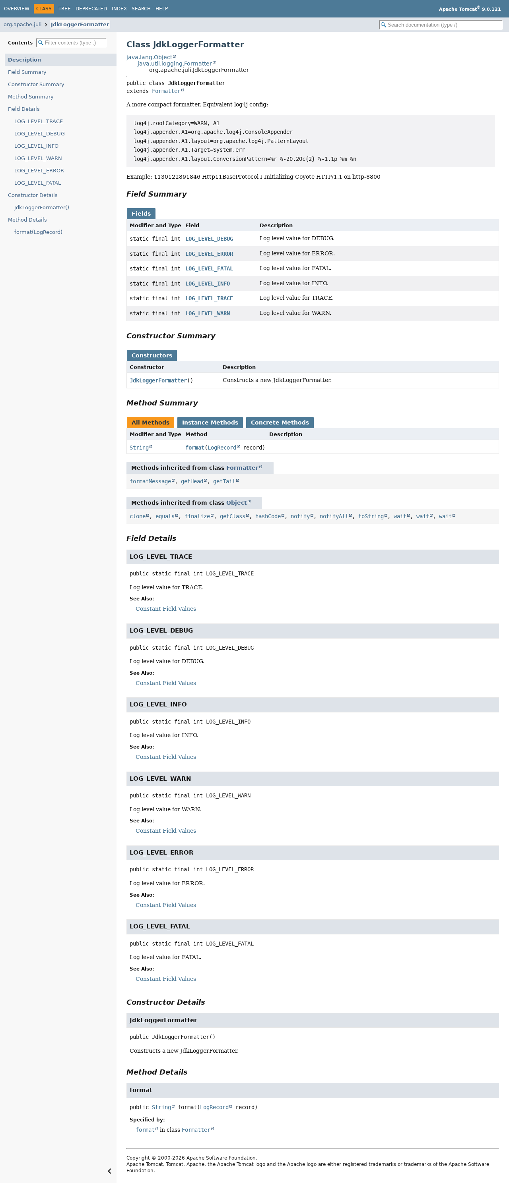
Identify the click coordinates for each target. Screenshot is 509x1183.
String (139, 447)
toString (371, 516)
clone (138, 516)
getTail (224, 481)
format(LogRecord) (38, 232)
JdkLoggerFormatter (80, 24)
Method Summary (31, 97)
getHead (192, 481)
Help (161, 9)
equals (165, 516)
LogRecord (222, 447)
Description (24, 60)
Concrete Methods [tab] (280, 422)
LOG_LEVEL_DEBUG (39, 134)
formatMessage (150, 481)
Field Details (24, 109)
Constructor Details (33, 195)
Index (119, 9)
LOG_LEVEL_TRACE (38, 121)
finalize (197, 516)
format (194, 447)
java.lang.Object (149, 57)
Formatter (166, 91)
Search (141, 9)
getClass (232, 516)
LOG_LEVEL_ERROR (39, 171)
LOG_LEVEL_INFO (36, 146)
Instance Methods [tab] (210, 422)
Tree (64, 9)
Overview (16, 9)
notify (300, 516)
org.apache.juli (23, 24)
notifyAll (334, 516)
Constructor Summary (36, 84)
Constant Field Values (166, 609)
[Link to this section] (192, 194)
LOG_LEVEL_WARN (38, 158)
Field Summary (27, 72)
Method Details (27, 220)
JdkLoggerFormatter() (41, 207)
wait (400, 516)
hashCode (268, 516)
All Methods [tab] (150, 422)
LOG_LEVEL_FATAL (37, 183)
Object (236, 503)
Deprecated (91, 9)
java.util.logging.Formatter (175, 63)
